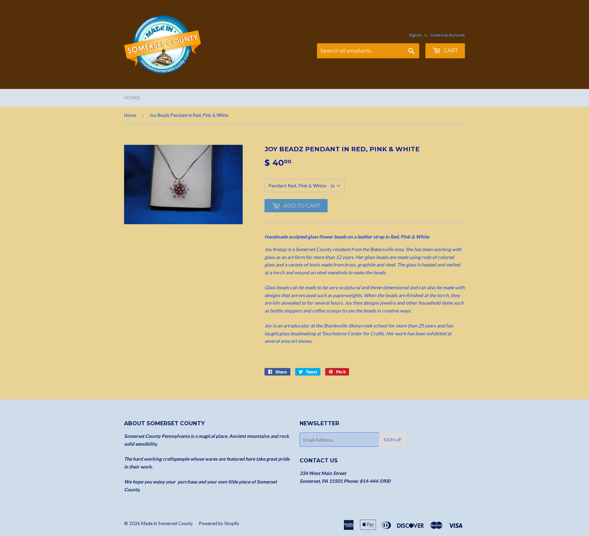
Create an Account (447, 34)
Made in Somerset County (167, 523)
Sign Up (392, 439)
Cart (450, 50)
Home (132, 98)
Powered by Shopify (219, 523)
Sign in (415, 34)
